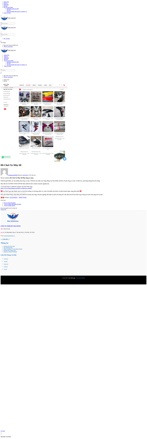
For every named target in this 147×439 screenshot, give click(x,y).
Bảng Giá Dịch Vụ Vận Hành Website (13, 249)
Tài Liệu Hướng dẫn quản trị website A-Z (17, 11)
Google (5, 269)
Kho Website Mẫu (8, 247)
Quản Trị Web (7, 13)
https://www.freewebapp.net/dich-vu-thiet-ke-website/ (16, 188)
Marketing (6, 4)
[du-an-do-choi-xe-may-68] (34, 161)
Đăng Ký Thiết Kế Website (10, 251)
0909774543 (22, 197)
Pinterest (6, 266)
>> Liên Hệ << (5, 239)
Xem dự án (3, 209)
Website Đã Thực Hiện (9, 246)
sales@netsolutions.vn (9, 235)
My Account (7, 38)
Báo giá (5, 6)
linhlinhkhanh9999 (12, 175)
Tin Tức (9, 10)
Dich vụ (6, 3)
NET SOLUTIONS (80, 278)
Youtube (6, 261)
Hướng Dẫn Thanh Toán (10, 250)
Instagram (6, 264)
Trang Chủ (6, 79)
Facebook (6, 258)
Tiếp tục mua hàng (8, 46)
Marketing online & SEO (13, 8)
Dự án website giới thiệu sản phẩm (12, 204)
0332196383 (13, 197)
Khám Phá (6, 2)
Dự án (5, 81)
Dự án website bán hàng (9, 202)
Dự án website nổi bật (9, 205)
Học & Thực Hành (8, 7)
